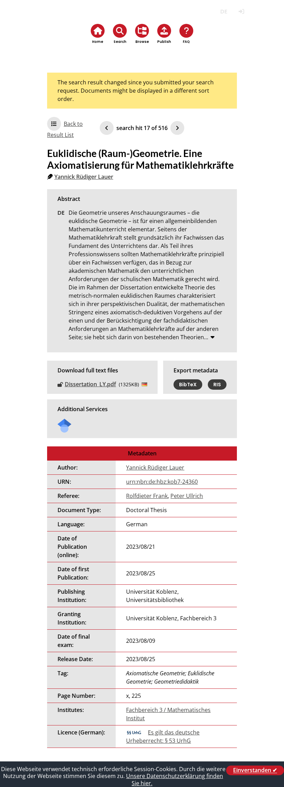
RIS (217, 384)
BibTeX (188, 384)
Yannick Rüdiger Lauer (83, 176)
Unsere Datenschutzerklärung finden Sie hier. (174, 779)
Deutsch (224, 12)
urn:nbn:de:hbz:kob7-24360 (162, 481)
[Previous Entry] (107, 128)
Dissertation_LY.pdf (90, 384)
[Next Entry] (177, 128)
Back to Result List (65, 129)
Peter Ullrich (186, 496)
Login (241, 12)
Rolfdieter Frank (147, 496)
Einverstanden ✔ (255, 770)
